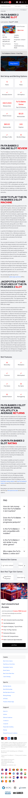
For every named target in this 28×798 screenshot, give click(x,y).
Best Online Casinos (8, 661)
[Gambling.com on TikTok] (15, 738)
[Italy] (6, 777)
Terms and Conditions (7, 755)
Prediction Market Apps (8, 701)
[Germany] (10, 773)
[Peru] (25, 777)
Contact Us (5, 720)
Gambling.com (4, 10)
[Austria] (10, 770)
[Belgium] (14, 770)
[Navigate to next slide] (24, 565)
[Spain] (6, 781)
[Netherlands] (14, 777)
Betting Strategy (7, 695)
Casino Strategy (7, 676)
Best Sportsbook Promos (8, 692)
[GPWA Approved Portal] (8, 792)
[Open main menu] (2, 2)
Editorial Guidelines (7, 717)
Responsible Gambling (8, 727)
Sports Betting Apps (7, 689)
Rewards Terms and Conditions (10, 733)
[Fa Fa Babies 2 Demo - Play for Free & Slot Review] (2, 770)
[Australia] (6, 770)
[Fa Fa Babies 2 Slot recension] (10, 781)
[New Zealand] (17, 777)
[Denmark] (6, 773)
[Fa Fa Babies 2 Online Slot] (25, 770)
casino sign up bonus (15, 277)
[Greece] (14, 773)
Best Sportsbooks (7, 686)
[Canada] (2, 773)
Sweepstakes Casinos (8, 667)
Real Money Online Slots (9, 664)
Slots (18, 10)
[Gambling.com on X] (2, 738)
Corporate (5, 723)
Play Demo (14, 63)
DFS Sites (5, 698)
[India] (25, 773)
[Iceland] (17, 773)
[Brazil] (21, 770)
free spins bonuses (13, 490)
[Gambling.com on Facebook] (9, 738)
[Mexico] (10, 777)
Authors (5, 714)
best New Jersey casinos (7, 481)
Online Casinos (12, 10)
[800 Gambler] (18, 793)
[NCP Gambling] (6, 787)
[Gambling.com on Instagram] (12, 738)
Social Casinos (6, 670)
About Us (5, 711)
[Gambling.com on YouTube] (5, 738)
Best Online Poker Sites (8, 673)
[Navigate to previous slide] (3, 565)
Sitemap (5, 730)
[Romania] (2, 781)
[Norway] (21, 777)
